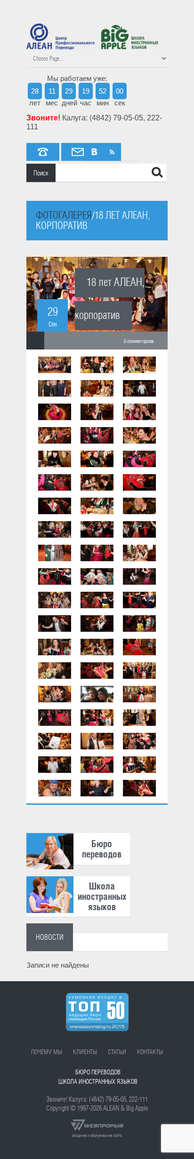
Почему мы (46, 1052)
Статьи (117, 1052)
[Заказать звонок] (42, 152)
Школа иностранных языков (97, 1081)
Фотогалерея (64, 215)
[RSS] (112, 152)
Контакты (150, 1052)
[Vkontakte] (94, 152)
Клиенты (85, 1052)
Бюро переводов (98, 1072)
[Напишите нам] (77, 152)
